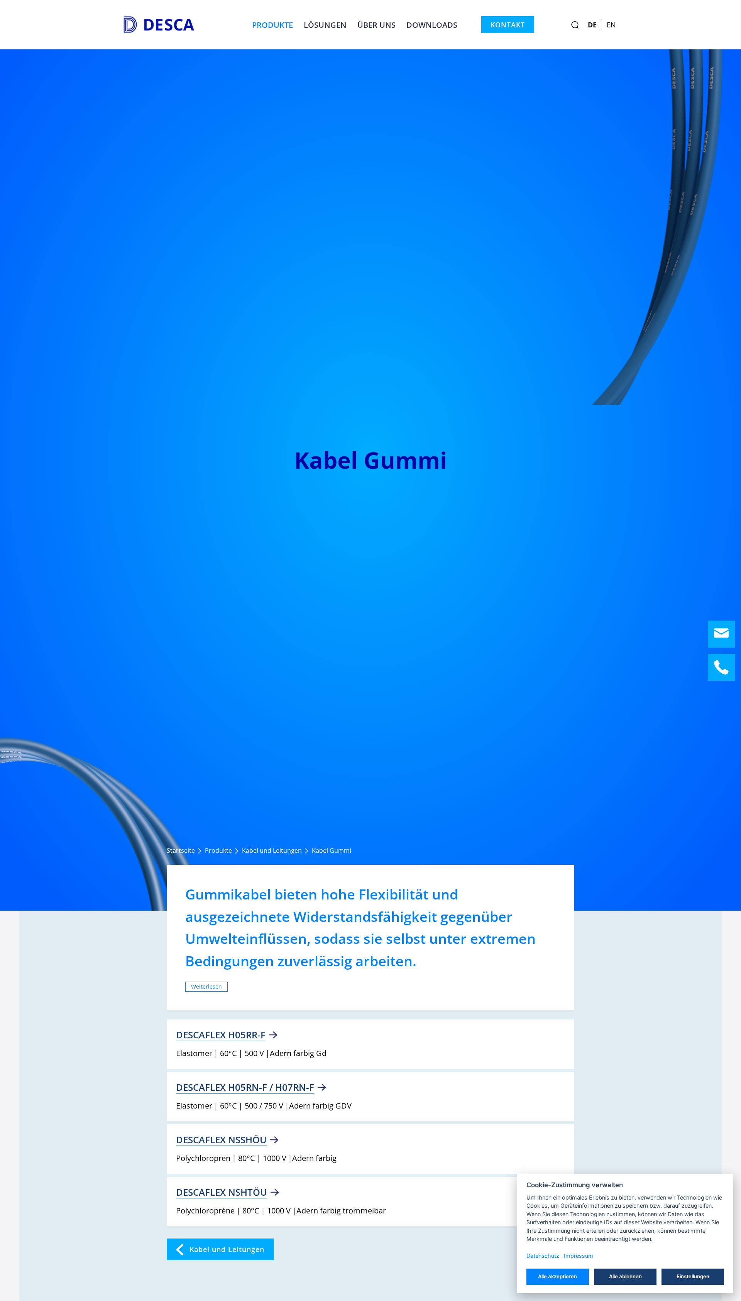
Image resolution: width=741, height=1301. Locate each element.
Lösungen (325, 24)
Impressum (578, 1255)
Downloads (431, 24)
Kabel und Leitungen (226, 1249)
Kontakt (508, 24)
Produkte (272, 24)
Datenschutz (542, 1255)
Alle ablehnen (625, 1276)
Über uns (376, 24)
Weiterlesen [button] (206, 986)
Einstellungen (693, 1276)
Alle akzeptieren (557, 1276)
